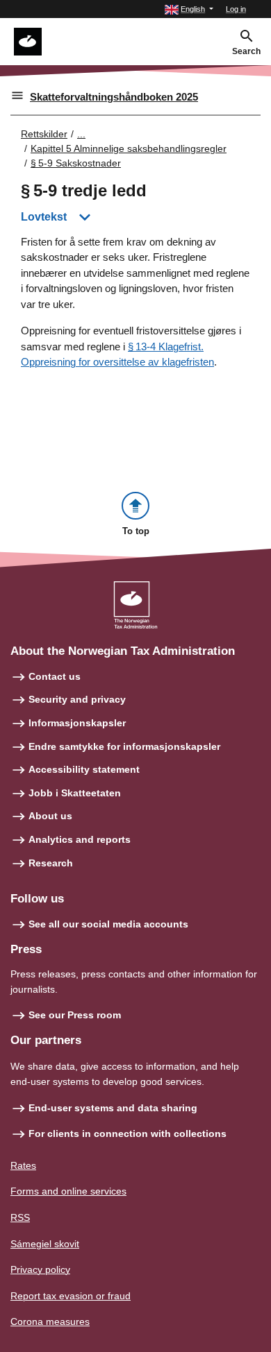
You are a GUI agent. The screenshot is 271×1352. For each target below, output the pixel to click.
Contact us (54, 676)
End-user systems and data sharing (112, 1107)
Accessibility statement (84, 769)
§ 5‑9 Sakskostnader (76, 163)
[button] (189, 9)
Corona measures (50, 1321)
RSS (20, 1217)
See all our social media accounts (108, 924)
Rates (23, 1165)
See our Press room (74, 1014)
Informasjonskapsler (77, 722)
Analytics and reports (79, 839)
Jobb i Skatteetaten (74, 792)
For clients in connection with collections (127, 1133)
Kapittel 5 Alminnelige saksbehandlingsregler (129, 148)
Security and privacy (77, 699)
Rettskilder (44, 133)
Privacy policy (40, 1269)
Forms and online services (68, 1191)
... (81, 133)
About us (50, 815)
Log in (236, 9)
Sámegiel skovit (44, 1243)
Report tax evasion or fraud (70, 1295)
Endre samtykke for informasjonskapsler (124, 746)
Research (50, 862)
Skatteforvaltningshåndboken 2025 (114, 97)
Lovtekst (44, 217)
